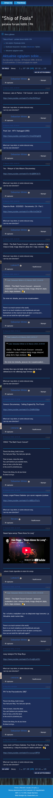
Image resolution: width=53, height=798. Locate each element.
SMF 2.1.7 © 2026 (20, 793)
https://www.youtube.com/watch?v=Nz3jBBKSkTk (22, 174)
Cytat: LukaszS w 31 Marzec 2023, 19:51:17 (22, 337)
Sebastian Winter (19, 79)
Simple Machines (32, 793)
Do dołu (5, 68)
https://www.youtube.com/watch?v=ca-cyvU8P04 (21, 753)
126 (44, 68)
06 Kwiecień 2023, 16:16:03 (11, 490)
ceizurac (15, 428)
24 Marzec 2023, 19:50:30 (11, 201)
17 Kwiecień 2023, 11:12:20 (11, 528)
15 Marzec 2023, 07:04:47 (11, 125)
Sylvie (37, 47)
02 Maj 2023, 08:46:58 (10, 686)
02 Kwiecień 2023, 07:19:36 (11, 399)
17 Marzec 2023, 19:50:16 (11, 163)
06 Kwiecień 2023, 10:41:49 (11, 437)
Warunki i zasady (25, 787)
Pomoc (16, 787)
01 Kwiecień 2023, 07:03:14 (11, 331)
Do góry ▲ (35, 787)
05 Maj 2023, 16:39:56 (10, 740)
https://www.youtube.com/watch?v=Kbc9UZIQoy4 (21, 98)
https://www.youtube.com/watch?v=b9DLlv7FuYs (21, 500)
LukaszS (15, 265)
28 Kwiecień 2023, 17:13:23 (11, 649)
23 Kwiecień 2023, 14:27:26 (11, 587)
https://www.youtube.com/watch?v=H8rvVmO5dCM (22, 211)
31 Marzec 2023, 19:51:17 (11, 274)
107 (24, 68)
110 (36, 68)
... (22, 68)
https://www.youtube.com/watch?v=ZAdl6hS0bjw (21, 409)
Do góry (5, 769)
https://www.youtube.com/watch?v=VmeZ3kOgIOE (22, 136)
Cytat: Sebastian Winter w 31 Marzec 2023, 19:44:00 (25, 280)
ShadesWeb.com (32, 795)
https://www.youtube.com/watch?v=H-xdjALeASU (21, 659)
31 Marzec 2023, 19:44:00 (11, 239)
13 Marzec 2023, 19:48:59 (11, 88)
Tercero (14, 519)
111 (39, 68)
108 (27, 68)
